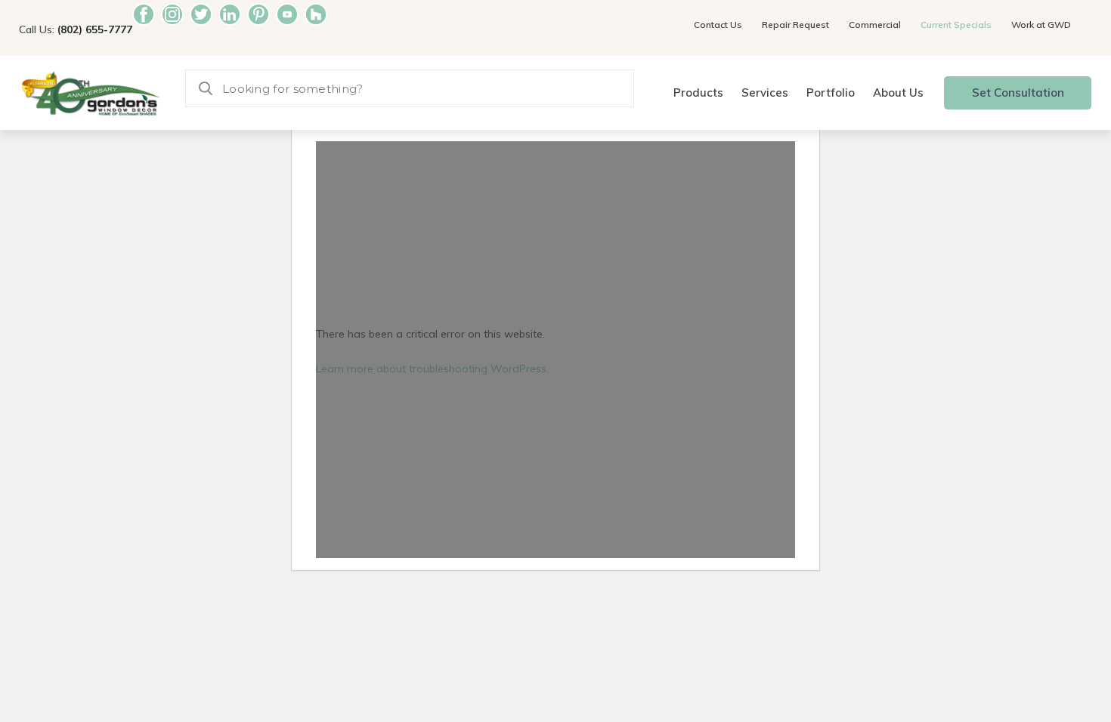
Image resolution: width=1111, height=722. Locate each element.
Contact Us (718, 24)
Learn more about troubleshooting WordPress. (432, 368)
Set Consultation (1018, 92)
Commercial (875, 24)
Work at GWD (1041, 24)
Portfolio (830, 92)
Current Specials (956, 24)
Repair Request (795, 24)
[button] (698, 93)
